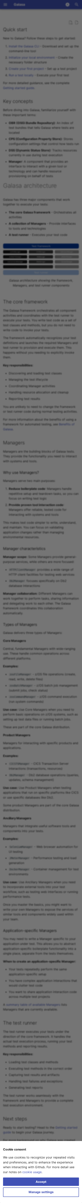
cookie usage (32, 1172)
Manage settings (41, 1192)
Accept (41, 1182)
